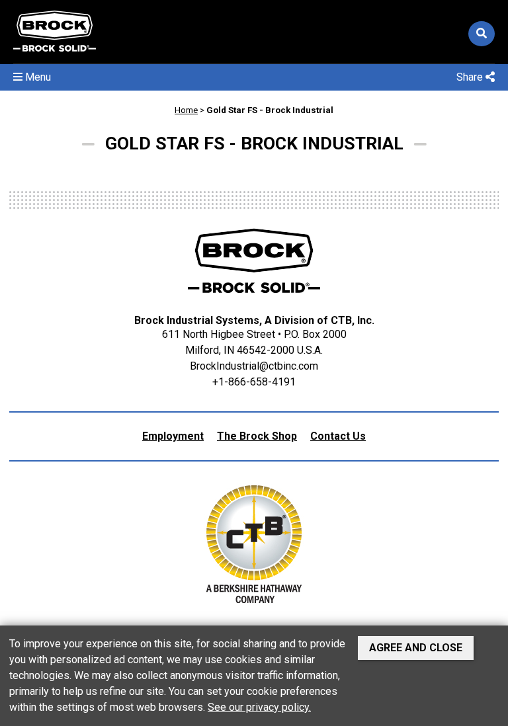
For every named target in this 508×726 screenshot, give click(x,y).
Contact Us (338, 436)
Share (471, 77)
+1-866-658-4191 (254, 382)
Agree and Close (415, 647)
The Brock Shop (257, 436)
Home (186, 110)
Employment (173, 436)
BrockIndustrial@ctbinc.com (254, 366)
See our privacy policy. (259, 707)
